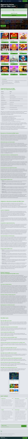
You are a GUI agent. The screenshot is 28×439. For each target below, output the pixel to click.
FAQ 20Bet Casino (17, 82)
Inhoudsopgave (4, 79)
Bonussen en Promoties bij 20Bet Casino (7, 82)
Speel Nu (3, 25)
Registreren (14, 15)
